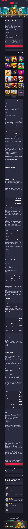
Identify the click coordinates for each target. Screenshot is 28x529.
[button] (0, 11)
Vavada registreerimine (14, 464)
